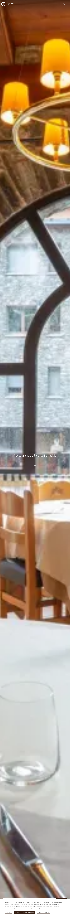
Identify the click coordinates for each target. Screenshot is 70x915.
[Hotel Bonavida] (7, 4)
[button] (68, 4)
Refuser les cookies (43, 912)
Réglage (8, 912)
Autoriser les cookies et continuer (24, 912)
